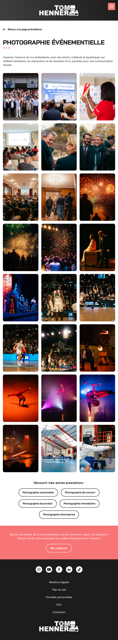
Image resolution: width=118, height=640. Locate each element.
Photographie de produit (38, 503)
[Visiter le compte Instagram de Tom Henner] (39, 569)
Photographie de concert (80, 492)
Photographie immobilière (79, 503)
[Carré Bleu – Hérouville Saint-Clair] (59, 247)
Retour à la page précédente (25, 29)
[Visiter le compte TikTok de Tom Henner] (79, 569)
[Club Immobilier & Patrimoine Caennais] (20, 197)
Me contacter (59, 548)
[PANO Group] (20, 96)
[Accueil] (59, 10)
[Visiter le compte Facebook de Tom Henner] (59, 569)
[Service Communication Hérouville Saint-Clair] (59, 147)
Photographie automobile (38, 492)
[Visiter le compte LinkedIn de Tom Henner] (69, 569)
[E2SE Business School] (59, 297)
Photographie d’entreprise (59, 514)
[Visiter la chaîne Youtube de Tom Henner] (49, 569)
